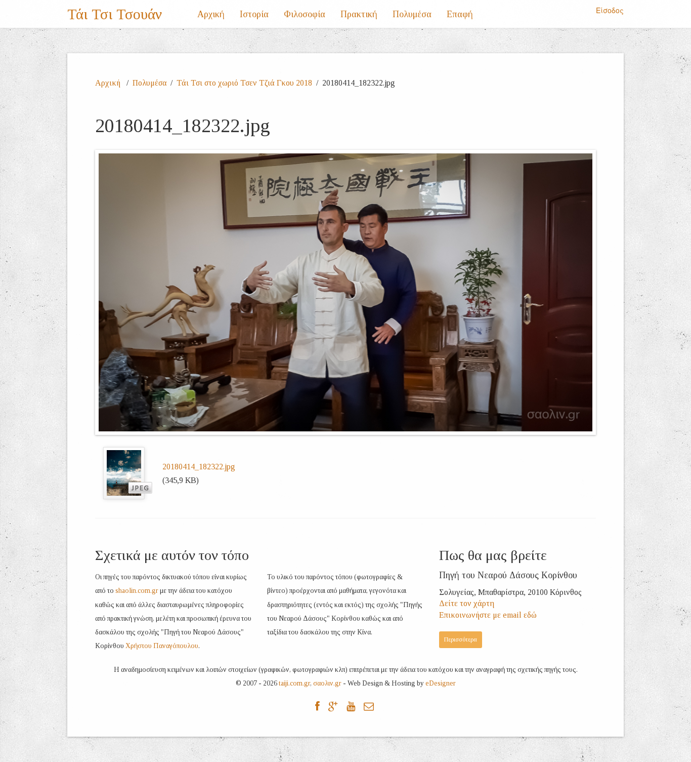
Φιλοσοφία (304, 14)
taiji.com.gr (294, 683)
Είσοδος (610, 10)
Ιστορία (254, 14)
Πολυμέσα (412, 14)
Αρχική (211, 14)
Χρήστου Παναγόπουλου (161, 646)
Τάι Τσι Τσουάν (114, 14)
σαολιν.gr (327, 683)
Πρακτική (358, 14)
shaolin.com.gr (136, 590)
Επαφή (460, 14)
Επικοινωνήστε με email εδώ (488, 615)
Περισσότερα (460, 639)
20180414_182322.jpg (198, 466)
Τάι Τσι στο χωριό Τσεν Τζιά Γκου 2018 (244, 82)
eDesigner (440, 683)
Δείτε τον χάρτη (466, 603)
